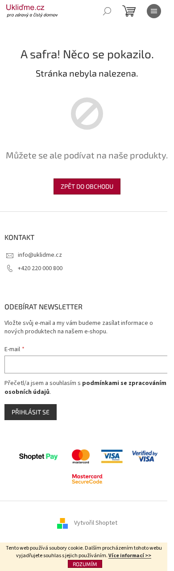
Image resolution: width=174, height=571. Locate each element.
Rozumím (85, 564)
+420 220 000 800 (40, 268)
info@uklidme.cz (40, 255)
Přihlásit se (31, 412)
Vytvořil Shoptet (95, 522)
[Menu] (154, 11)
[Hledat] (107, 11)
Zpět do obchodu (87, 186)
